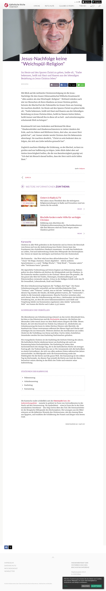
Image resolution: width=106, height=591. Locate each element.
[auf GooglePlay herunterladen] (97, 2)
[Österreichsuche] (92, 6)
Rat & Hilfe (49, 6)
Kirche (37, 6)
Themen (82, 6)
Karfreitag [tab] (28, 385)
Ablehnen (86, 586)
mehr (79, 209)
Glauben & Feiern (66, 6)
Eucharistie (54, 319)
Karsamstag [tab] (29, 389)
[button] (54, 85)
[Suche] (99, 6)
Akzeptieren (96, 586)
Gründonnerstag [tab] (31, 381)
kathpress (82, 168)
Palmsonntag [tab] (29, 378)
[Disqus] (53, 458)
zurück (28, 177)
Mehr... (66, 586)
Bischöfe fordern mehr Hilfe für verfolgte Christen (60, 218)
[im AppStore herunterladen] (86, 2)
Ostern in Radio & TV (50, 197)
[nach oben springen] (53, 557)
